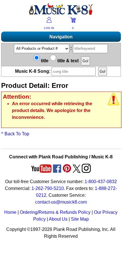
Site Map (80, 219)
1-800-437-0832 (101, 181)
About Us (58, 219)
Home (10, 212)
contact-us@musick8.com (61, 202)
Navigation (61, 36)
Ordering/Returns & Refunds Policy (55, 212)
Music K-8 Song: (33, 71)
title (44, 60)
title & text (67, 60)
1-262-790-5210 (47, 188)
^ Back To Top (15, 133)
